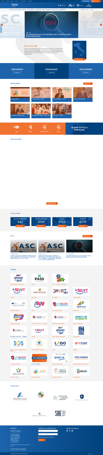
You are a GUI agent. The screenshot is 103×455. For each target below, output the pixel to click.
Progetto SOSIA (56, 377)
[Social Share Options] (10, 170)
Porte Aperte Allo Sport (58, 336)
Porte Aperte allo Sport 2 (17, 284)
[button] (101, 25)
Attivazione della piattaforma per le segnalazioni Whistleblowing (78, 256)
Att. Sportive (38, 9)
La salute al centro (57, 310)
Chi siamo (11, 9)
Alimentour (34, 297)
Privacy (20, 453)
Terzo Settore (55, 9)
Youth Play (76, 310)
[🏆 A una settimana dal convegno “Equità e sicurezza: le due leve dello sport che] (51, 157)
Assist (32, 310)
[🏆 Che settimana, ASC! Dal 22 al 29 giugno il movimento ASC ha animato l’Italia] (23, 185)
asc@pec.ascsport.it (14, 439)
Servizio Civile (14, 377)
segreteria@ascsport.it (15, 438)
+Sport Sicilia (76, 297)
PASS (32, 284)
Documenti (2, 1)
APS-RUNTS (48, 9)
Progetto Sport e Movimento (81, 364)
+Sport (12, 297)
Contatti (83, 9)
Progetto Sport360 (57, 364)
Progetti (12, 1)
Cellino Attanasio (14, 310)
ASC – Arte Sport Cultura (59, 284)
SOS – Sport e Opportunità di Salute (18, 350)
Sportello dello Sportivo (37, 350)
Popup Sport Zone (15, 323)
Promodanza (76, 377)
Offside (75, 350)
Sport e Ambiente (78, 323)
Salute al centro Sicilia (58, 323)
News (43, 9)
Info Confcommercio (23, 1)
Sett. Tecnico (18, 9)
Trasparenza (62, 9)
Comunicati (7, 1)
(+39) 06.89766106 (16, 435)
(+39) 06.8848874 (15, 434)
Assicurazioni (30, 1)
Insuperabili (76, 336)
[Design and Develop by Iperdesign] (90, 453)
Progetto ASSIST (36, 377)
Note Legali (24, 453)
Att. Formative (30, 9)
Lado (53, 350)
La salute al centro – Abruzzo (39, 323)
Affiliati (24, 9)
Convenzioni (16, 1)
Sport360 (54, 297)
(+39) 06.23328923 (16, 437)
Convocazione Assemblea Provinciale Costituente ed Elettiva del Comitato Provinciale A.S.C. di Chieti (23, 257)
